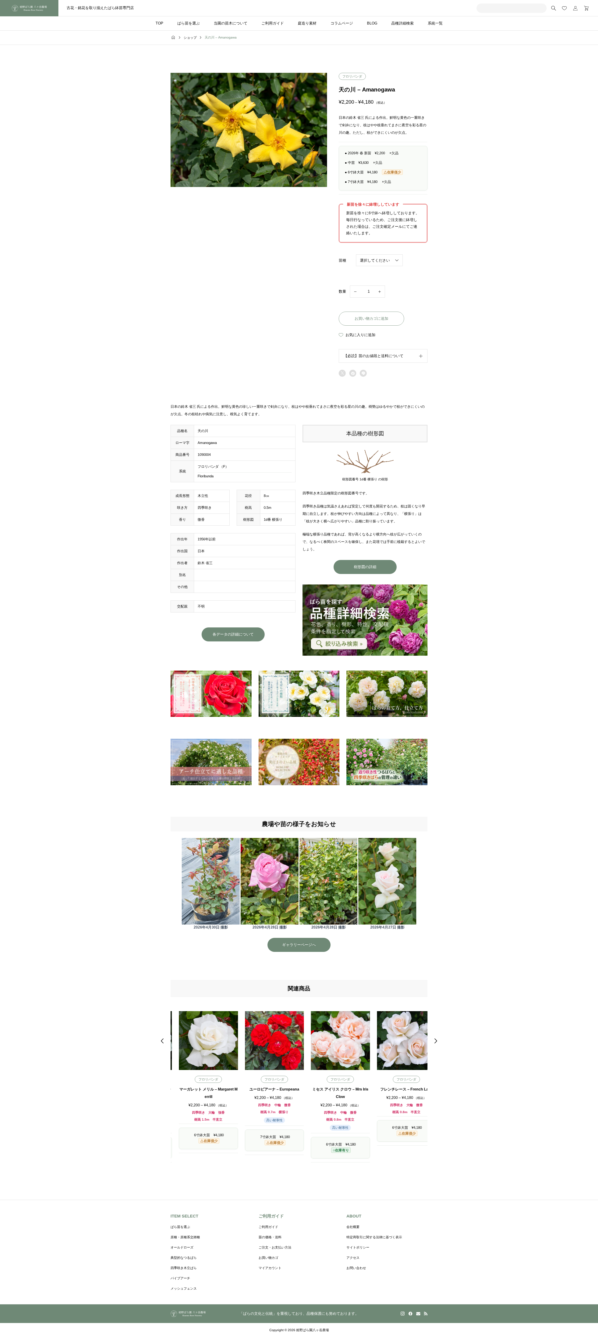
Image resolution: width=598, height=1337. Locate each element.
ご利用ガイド (272, 23)
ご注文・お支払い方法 (275, 1247)
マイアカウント (270, 1268)
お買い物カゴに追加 (371, 318)
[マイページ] (575, 8)
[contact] (418, 1314)
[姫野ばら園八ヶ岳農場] (29, 8)
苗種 (342, 260)
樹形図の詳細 (365, 567)
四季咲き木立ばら (184, 1268)
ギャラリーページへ (299, 945)
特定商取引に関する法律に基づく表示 (374, 1237)
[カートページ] (585, 8)
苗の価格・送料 (270, 1237)
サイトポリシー (357, 1247)
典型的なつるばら (184, 1258)
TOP (159, 23)
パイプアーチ (180, 1278)
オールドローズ (182, 1247)
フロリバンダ (352, 76)
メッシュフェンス (184, 1288)
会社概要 (353, 1227)
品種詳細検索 (402, 23)
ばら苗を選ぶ (188, 23)
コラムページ (342, 23)
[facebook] (410, 1313)
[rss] (425, 1314)
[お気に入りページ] (564, 8)
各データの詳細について (233, 634)
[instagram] (403, 1314)
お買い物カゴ (268, 1258)
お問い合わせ (356, 1268)
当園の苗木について (230, 23)
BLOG (372, 23)
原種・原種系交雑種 (185, 1237)
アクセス (353, 1258)
